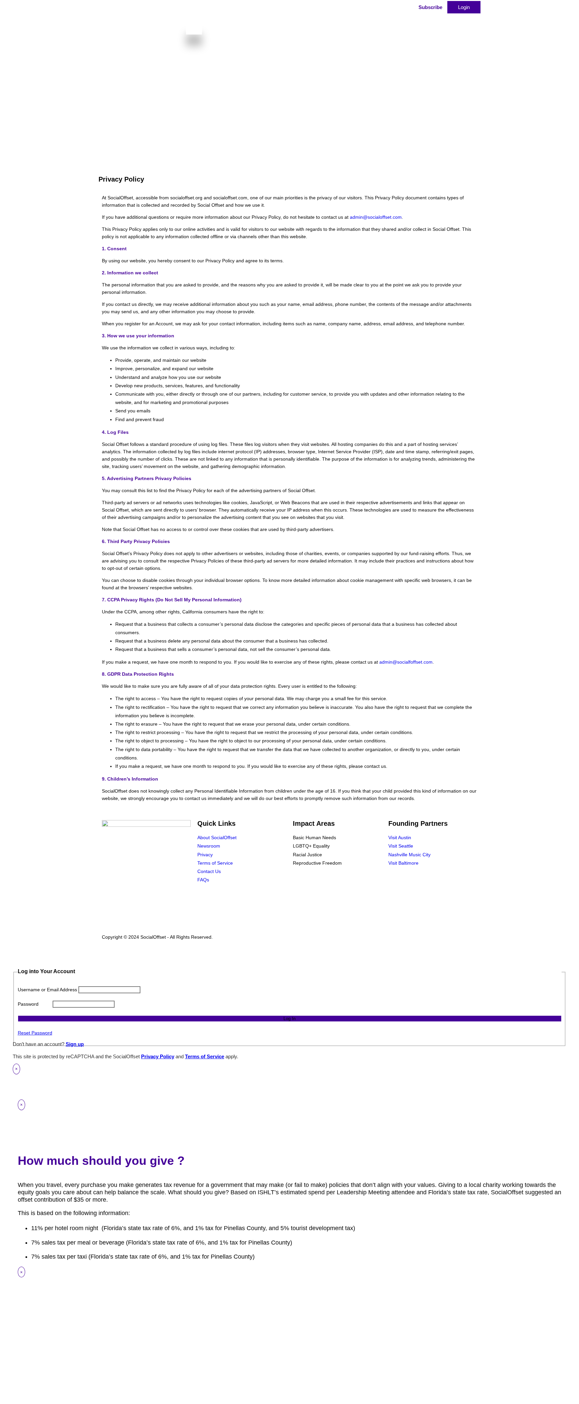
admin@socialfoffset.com (406, 662)
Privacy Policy (157, 1056)
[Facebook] (396, 882)
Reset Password (35, 1032)
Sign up (75, 1044)
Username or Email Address (47, 989)
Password (28, 1004)
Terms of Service (204, 1056)
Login (464, 7)
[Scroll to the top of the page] (4, 951)
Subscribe (430, 7)
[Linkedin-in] (414, 882)
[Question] (344, 11)
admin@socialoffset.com (376, 217)
